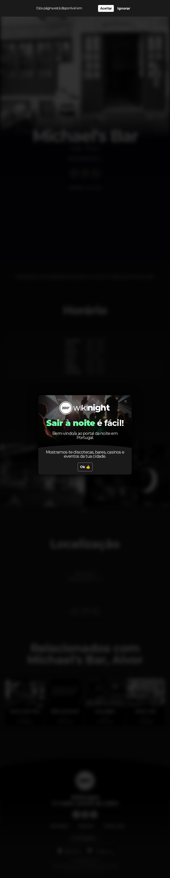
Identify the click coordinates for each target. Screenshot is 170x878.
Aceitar (106, 8)
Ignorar (123, 8)
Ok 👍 (85, 467)
